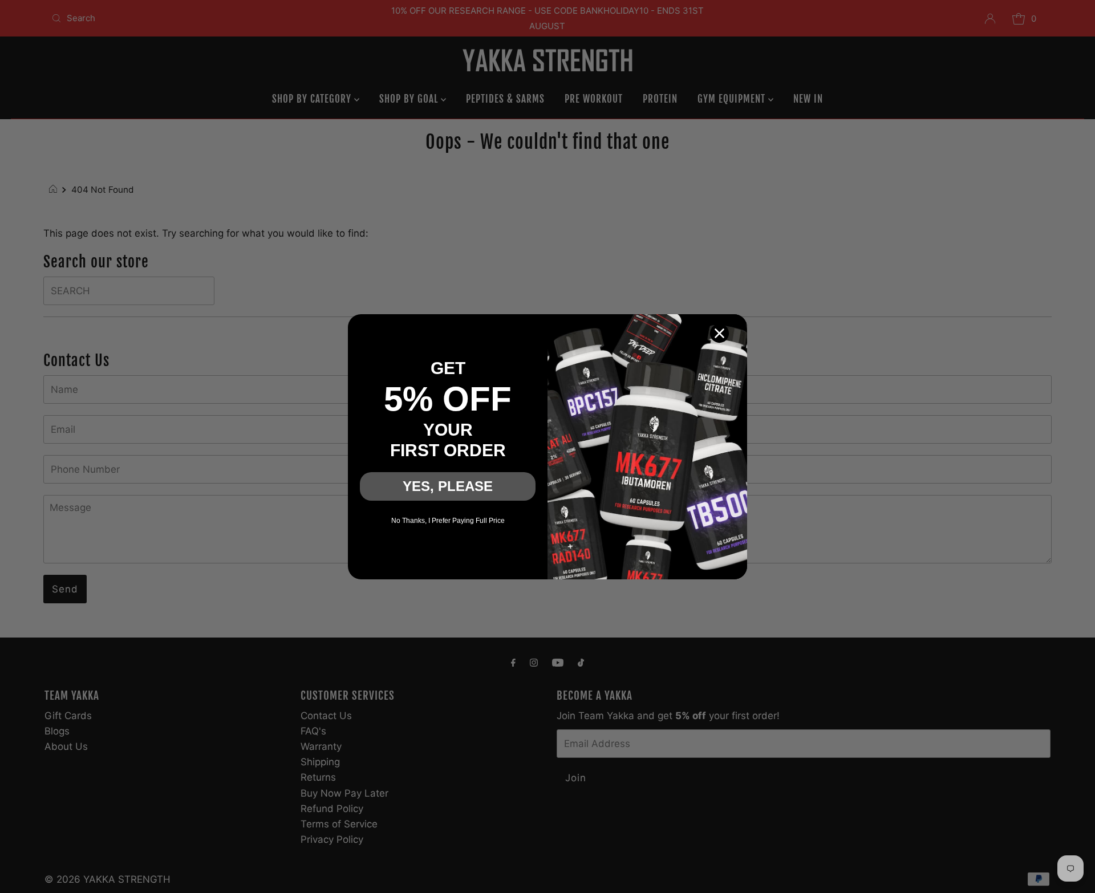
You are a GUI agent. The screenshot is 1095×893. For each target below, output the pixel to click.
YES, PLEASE (448, 486)
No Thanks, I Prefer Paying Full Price (448, 521)
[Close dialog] (719, 333)
